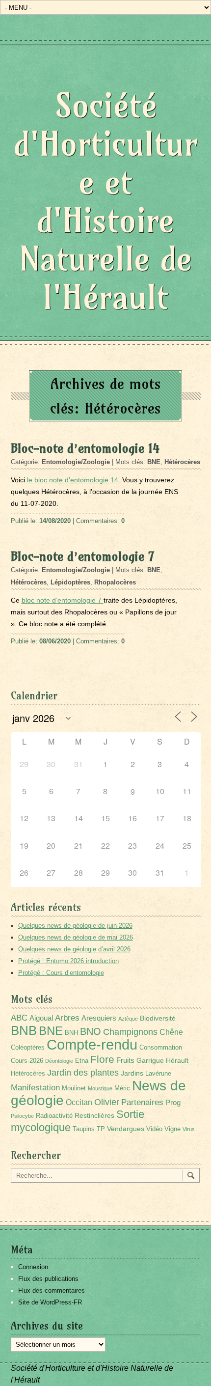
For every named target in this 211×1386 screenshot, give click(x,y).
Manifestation (35, 1087)
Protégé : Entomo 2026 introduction (68, 961)
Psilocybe (22, 1116)
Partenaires (142, 1102)
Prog (173, 1102)
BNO (90, 1031)
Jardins (132, 1073)
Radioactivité (54, 1115)
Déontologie (59, 1061)
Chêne (171, 1032)
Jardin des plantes (83, 1072)
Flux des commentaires (51, 1290)
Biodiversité (158, 1018)
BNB (24, 1030)
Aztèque (128, 1019)
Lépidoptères (70, 582)
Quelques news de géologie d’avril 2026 (74, 949)
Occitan (79, 1102)
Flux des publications (48, 1278)
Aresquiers (98, 1018)
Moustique (100, 1088)
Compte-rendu (92, 1044)
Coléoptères (28, 1047)
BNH (71, 1032)
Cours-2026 (27, 1060)
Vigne (172, 1129)
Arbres (67, 1018)
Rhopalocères (115, 582)
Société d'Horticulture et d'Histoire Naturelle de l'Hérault (105, 201)
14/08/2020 (55, 521)
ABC (19, 1018)
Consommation (160, 1047)
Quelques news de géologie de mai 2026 (75, 937)
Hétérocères (182, 462)
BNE (153, 462)
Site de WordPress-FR (50, 1302)
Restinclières (94, 1115)
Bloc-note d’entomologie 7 (82, 556)
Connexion (33, 1267)
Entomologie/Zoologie (76, 462)
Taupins (84, 1129)
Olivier (106, 1102)
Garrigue (150, 1060)
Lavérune (158, 1073)
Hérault (177, 1060)
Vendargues (125, 1129)
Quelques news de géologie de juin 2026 (75, 925)
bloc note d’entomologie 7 (63, 600)
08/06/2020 (55, 641)
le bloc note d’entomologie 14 (71, 480)
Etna (81, 1060)
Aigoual (41, 1018)
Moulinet (74, 1088)
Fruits (125, 1060)
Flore (102, 1059)
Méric (122, 1088)
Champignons (130, 1032)
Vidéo (154, 1129)
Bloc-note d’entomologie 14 (85, 448)
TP (101, 1129)
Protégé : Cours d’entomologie (61, 972)
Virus (189, 1129)
